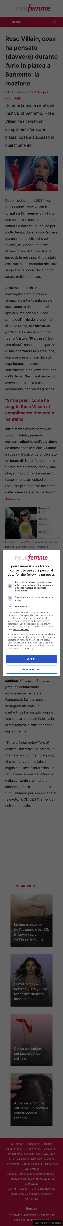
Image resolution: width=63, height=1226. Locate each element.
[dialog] (31, 613)
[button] (31, 606)
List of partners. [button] (21, 629)
